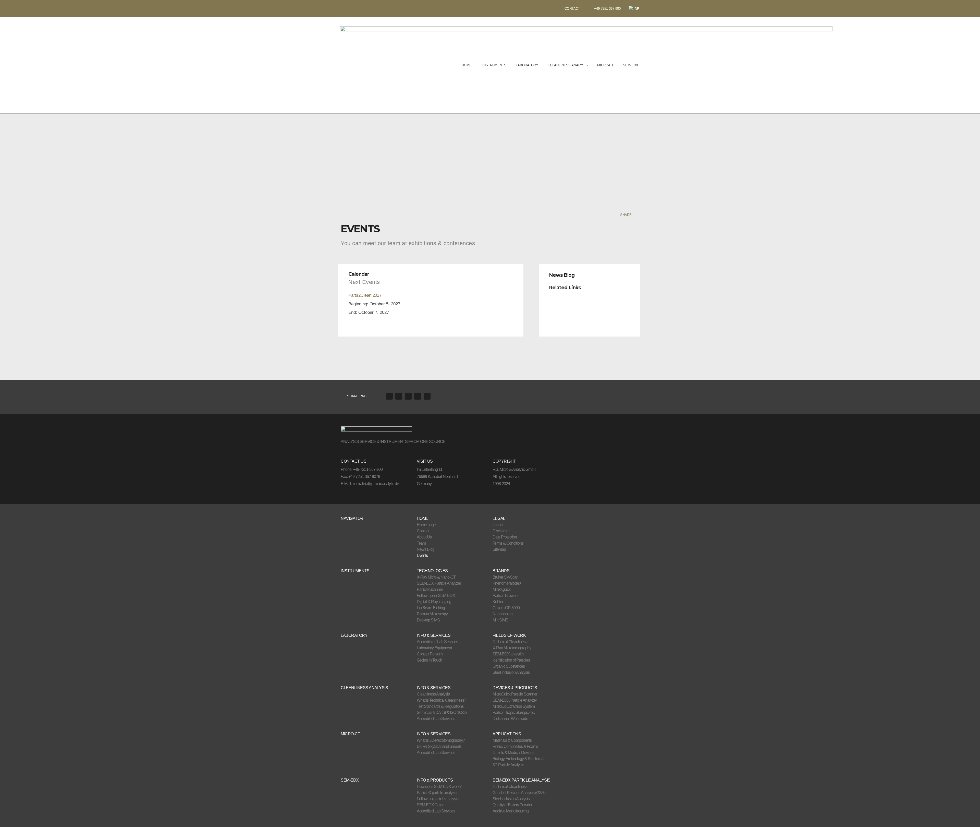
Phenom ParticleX (507, 583)
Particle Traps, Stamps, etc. (514, 712)
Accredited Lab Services (436, 718)
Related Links (565, 288)
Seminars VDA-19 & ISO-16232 (442, 712)
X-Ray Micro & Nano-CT (436, 577)
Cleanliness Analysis (433, 694)
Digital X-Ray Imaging (434, 602)
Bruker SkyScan (505, 577)
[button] (589, 274)
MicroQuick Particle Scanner (515, 694)
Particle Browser (505, 595)
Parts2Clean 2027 (365, 295)
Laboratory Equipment (434, 648)
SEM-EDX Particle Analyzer (439, 583)
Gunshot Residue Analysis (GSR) (519, 792)
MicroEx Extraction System (514, 706)
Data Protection (505, 537)
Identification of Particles (511, 660)
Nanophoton (502, 614)
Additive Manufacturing (511, 811)
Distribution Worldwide (510, 718)
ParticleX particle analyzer (437, 792)
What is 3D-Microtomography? (441, 740)
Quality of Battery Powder (512, 805)
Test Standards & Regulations (440, 706)
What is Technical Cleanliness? (441, 700)
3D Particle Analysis (508, 765)
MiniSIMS (500, 620)
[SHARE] (636, 215)
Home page (426, 525)
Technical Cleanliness (510, 642)
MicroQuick (501, 589)
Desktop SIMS (428, 620)
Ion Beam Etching (431, 608)
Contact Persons (430, 654)
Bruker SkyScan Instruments (439, 746)
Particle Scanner (430, 589)
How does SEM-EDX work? (439, 786)
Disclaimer (501, 531)
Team (421, 543)
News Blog (561, 275)
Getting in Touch (429, 660)
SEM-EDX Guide (430, 805)
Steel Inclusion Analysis (511, 672)
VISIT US (425, 461)
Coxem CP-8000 (506, 608)
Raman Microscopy (432, 614)
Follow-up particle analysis (437, 799)
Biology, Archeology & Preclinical (518, 759)
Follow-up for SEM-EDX (436, 595)
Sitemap (499, 549)
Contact (423, 531)
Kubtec (498, 602)
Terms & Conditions (508, 543)
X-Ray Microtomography (512, 648)
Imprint (498, 525)
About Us (424, 537)
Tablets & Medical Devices (513, 752)
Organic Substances (509, 666)
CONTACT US (353, 461)
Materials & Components (512, 740)
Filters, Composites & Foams (515, 746)
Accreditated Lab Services (437, 642)
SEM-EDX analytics (508, 654)
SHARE (626, 215)
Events (422, 555)
